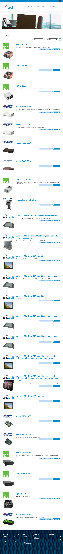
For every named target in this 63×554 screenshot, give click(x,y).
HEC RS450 (21, 494)
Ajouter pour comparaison (45, 49)
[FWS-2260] (8, 148)
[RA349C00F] (8, 459)
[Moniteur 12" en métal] (9, 262)
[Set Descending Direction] (60, 39)
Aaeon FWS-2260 (23, 143)
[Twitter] (60, 539)
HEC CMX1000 (22, 45)
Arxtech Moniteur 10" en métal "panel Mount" (37, 216)
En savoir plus (56, 49)
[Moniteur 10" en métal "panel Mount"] (9, 222)
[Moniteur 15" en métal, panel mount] (9, 322)
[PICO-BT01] (8, 422)
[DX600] (8, 93)
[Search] (60, 1)
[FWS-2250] (8, 112)
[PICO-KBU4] (8, 440)
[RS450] (8, 501)
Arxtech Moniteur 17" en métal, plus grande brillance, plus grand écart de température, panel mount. (38, 378)
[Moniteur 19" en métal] (9, 403)
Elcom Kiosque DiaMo (26, 200)
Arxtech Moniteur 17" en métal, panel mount (36, 336)
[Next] (60, 36)
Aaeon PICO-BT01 (24, 416)
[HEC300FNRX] (8, 186)
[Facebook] (60, 536)
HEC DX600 (21, 86)
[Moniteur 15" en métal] (9, 302)
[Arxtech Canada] (8, 7)
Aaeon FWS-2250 (23, 107)
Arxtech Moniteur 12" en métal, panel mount (36, 276)
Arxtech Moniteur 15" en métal (30, 296)
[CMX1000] (8, 51)
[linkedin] (60, 542)
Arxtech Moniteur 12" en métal (30, 256)
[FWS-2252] (8, 130)
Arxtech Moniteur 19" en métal (30, 396)
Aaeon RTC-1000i (23, 515)
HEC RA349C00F (23, 453)
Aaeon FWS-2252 (23, 125)
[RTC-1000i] (8, 520)
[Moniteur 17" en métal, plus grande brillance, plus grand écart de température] (9, 362)
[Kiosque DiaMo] (9, 204)
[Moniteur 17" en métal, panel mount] (9, 342)
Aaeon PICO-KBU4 (24, 434)
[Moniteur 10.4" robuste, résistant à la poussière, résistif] (9, 242)
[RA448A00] (8, 480)
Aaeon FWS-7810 (23, 161)
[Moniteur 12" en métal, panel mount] (9, 282)
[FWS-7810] (8, 167)
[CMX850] (8, 72)
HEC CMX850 (22, 65)
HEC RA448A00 (23, 473)
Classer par (46, 39)
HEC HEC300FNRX (24, 179)
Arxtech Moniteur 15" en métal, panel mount (36, 316)
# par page (31, 39)
